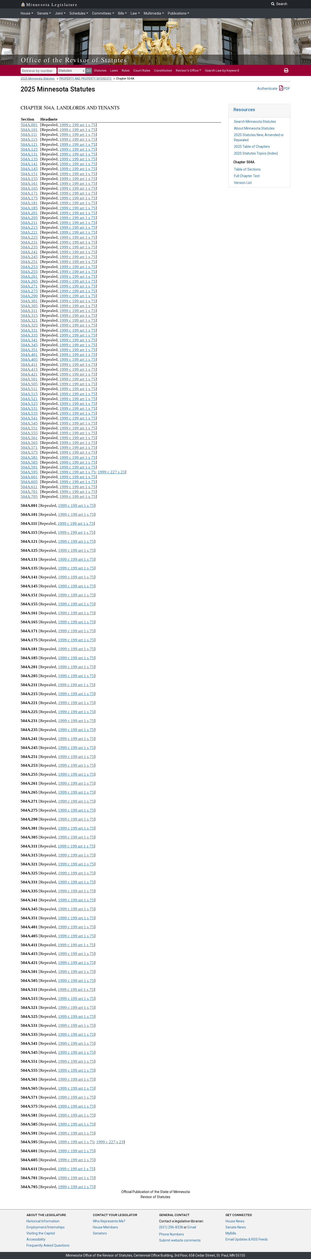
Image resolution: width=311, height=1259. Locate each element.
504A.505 (29, 384)
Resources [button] (244, 109)
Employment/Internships (45, 1227)
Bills (121, 13)
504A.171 (29, 193)
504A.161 (29, 183)
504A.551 (29, 428)
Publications (177, 13)
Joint (59, 13)
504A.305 (29, 306)
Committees (101, 13)
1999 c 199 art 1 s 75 (77, 125)
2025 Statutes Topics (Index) (256, 153)
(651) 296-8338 (171, 1227)
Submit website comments (180, 1240)
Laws (114, 70)
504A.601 (29, 477)
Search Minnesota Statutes (255, 121)
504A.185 (29, 208)
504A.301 (29, 301)
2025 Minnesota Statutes (38, 78)
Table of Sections (247, 169)
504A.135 (29, 159)
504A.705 (29, 496)
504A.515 (29, 394)
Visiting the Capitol (40, 1233)
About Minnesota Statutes (254, 128)
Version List (243, 183)
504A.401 (29, 354)
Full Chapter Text (247, 176)
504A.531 (29, 408)
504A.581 (29, 457)
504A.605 (29, 481)
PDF (286, 89)
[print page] (286, 70)
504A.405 (29, 359)
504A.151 (29, 174)
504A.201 (29, 213)
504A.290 (29, 296)
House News (234, 1221)
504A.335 (29, 335)
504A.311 (29, 310)
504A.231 (29, 242)
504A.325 (29, 325)
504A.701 (29, 491)
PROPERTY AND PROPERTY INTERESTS (85, 78)
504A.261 (29, 276)
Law (134, 13)
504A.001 (29, 125)
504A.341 (29, 340)
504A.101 (29, 129)
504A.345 (29, 345)
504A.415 (29, 369)
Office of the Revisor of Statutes (74, 59)
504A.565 (29, 442)
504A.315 (29, 315)
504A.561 (29, 438)
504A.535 (29, 413)
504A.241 (29, 252)
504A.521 (29, 398)
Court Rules (141, 70)
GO (88, 70)
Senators (100, 1233)
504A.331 (29, 330)
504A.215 (29, 227)
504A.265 (29, 281)
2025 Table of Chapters (252, 146)
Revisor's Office (187, 70)
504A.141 (29, 164)
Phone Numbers (171, 1234)
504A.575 (29, 452)
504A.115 (29, 139)
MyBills (230, 1233)
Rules (126, 70)
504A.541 (29, 418)
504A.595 (29, 472)
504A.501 (29, 379)
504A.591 (29, 467)
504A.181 (29, 203)
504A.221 (29, 232)
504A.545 (29, 423)
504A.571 (29, 447)
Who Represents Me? (109, 1221)
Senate (42, 13)
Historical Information (43, 1221)
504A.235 (29, 247)
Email (192, 1227)
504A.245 (29, 257)
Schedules (77, 13)
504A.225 (29, 237)
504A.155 (29, 178)
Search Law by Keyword (222, 70)
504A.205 (29, 217)
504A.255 (29, 271)
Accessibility (35, 1239)
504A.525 (29, 403)
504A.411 (29, 364)
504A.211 (29, 222)
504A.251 (29, 261)
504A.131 (29, 154)
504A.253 (29, 266)
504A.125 (29, 149)
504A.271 (29, 286)
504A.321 (29, 320)
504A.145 (29, 168)
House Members (105, 1227)
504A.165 (29, 188)
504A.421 (29, 374)
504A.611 (29, 487)
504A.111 (29, 134)
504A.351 (29, 349)
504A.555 (29, 433)
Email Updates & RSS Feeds (246, 1239)
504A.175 (29, 198)
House (25, 13)
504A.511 (29, 389)
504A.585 (29, 462)
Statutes (100, 70)
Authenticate (267, 89)
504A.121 (29, 144)
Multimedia (152, 13)
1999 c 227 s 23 (111, 472)
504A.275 (29, 291)
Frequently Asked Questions (47, 1245)
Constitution (163, 70)
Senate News (235, 1227)
